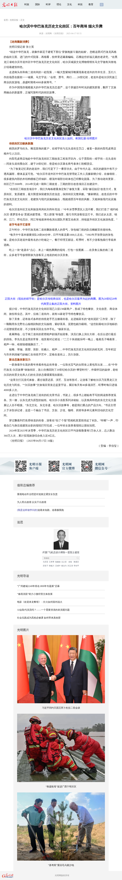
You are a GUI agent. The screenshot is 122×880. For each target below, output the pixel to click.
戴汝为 (64, 566)
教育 (91, 4)
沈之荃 (64, 562)
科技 (80, 4)
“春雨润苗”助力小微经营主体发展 (35, 594)
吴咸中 (58, 566)
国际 (37, 4)
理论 (59, 4)
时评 (48, 4)
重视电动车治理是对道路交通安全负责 (37, 494)
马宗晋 (45, 562)
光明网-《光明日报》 (55, 33)
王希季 (51, 562)
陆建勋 (58, 562)
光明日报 (14, 20)
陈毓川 (51, 566)
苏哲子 (45, 566)
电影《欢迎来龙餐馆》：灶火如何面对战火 (39, 602)
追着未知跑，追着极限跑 (40, 510)
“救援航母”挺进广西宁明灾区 (61, 786)
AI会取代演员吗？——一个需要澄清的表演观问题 (43, 610)
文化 (69, 4)
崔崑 (70, 562)
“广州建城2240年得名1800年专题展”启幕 (38, 586)
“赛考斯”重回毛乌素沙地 (61, 865)
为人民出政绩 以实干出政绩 (31, 502)
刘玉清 (70, 566)
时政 (26, 4)
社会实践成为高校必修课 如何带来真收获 (39, 617)
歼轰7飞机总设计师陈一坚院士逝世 (61, 552)
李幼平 (76, 566)
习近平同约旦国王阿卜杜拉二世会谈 (61, 708)
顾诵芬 (76, 562)
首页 (6, 20)
